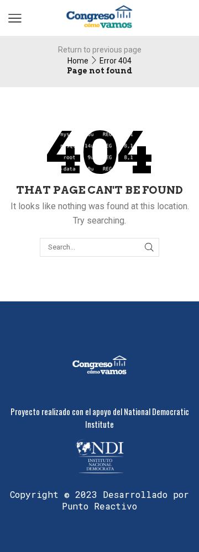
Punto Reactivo (99, 506)
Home (77, 60)
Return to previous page (100, 49)
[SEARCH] (149, 247)
